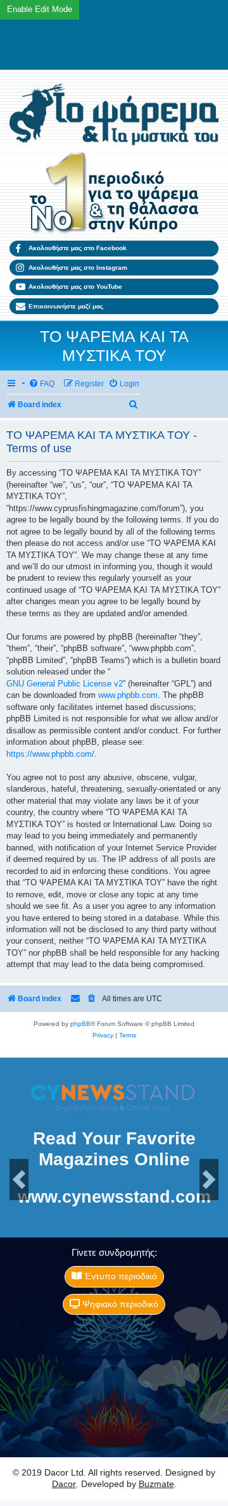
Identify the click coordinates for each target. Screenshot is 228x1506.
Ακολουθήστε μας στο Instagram (77, 267)
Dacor (64, 1484)
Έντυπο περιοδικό (119, 1276)
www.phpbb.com (128, 695)
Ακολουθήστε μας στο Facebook (77, 247)
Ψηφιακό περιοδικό (119, 1304)
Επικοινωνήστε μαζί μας (65, 306)
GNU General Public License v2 (64, 683)
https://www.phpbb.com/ (50, 754)
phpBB (80, 1023)
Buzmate (156, 1484)
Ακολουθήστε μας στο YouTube (75, 286)
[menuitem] (41, 384)
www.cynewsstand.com (114, 1197)
